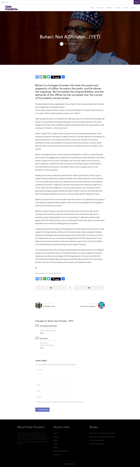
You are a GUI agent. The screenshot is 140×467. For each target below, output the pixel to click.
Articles (70, 31)
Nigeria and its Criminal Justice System (102, 433)
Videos (118, 7)
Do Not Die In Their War (97, 440)
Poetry (55, 444)
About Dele (100, 7)
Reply (41, 333)
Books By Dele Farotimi (60, 451)
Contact (125, 7)
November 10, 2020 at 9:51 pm (48, 328)
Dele (65, 43)
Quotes (55, 447)
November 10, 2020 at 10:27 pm (48, 340)
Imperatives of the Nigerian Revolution (102, 437)
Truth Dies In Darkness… (88, 306)
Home (92, 7)
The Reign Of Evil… (49, 306)
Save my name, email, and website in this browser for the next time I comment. (60, 402)
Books (133, 7)
